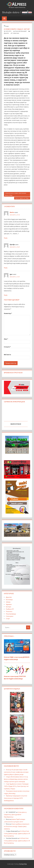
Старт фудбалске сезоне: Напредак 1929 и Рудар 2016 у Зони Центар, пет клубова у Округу (16, 786)
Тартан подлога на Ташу (21, 198)
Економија (9, 599)
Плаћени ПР (10, 609)
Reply (5, 238)
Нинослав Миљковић (21, 31)
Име (6, 339)
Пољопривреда (11, 614)
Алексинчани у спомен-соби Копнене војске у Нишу (15, 194)
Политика (9, 611)
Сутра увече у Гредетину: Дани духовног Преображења (15, 814)
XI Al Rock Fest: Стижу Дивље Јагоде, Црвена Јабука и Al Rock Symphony (17, 833)
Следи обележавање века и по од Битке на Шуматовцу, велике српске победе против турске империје (16, 779)
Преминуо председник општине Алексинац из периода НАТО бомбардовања (15, 798)
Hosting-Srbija (23, 864)
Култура (8, 607)
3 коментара (15, 33)
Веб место (7, 354)
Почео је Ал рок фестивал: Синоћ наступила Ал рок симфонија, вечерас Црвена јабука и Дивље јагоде (16, 772)
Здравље (9, 604)
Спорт (8, 618)
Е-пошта (7, 347)
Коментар (8, 313)
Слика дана (9, 616)
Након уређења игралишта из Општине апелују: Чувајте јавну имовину (16, 826)
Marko (12, 212)
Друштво (6, 33)
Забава (8, 602)
